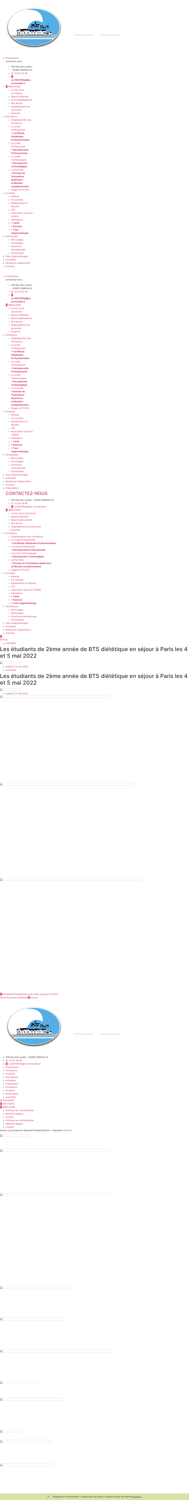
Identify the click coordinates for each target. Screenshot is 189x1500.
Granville (15, 529)
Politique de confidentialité (20, 1110)
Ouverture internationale (24, 616)
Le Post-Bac (31, 563)
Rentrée (15, 576)
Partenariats (12, 236)
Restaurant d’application (18, 263)
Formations (11, 116)
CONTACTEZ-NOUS (27, 493)
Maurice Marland (20, 516)
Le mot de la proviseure (23, 513)
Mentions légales (14, 1113)
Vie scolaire (17, 579)
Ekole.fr (68, 1130)
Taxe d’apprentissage (17, 256)
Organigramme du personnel (26, 526)
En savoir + (137, 1496)
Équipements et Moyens (23, 583)
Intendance (17, 593)
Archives (10, 266)
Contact (10, 1117)
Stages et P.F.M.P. (20, 569)
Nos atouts (17, 523)
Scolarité (10, 193)
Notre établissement (21, 519)
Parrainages (17, 613)
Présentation (12, 58)
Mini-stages (17, 609)
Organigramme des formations (27, 536)
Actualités (11, 259)
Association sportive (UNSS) (26, 589)
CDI (13, 586)
